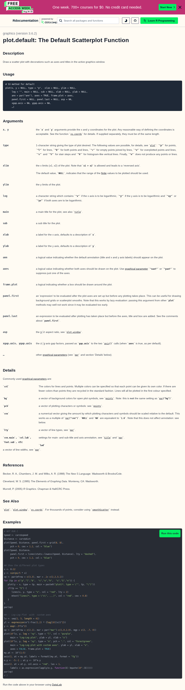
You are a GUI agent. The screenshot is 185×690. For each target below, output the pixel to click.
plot (152, 145)
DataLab (57, 684)
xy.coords (76, 134)
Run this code (170, 533)
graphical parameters (55, 354)
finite (104, 173)
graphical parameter (136, 268)
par (77, 355)
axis (106, 343)
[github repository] (135, 20)
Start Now (166, 7)
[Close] (180, 7)
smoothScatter (100, 510)
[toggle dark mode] (126, 20)
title (77, 212)
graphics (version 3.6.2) (20, 33)
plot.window (74, 332)
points (109, 398)
